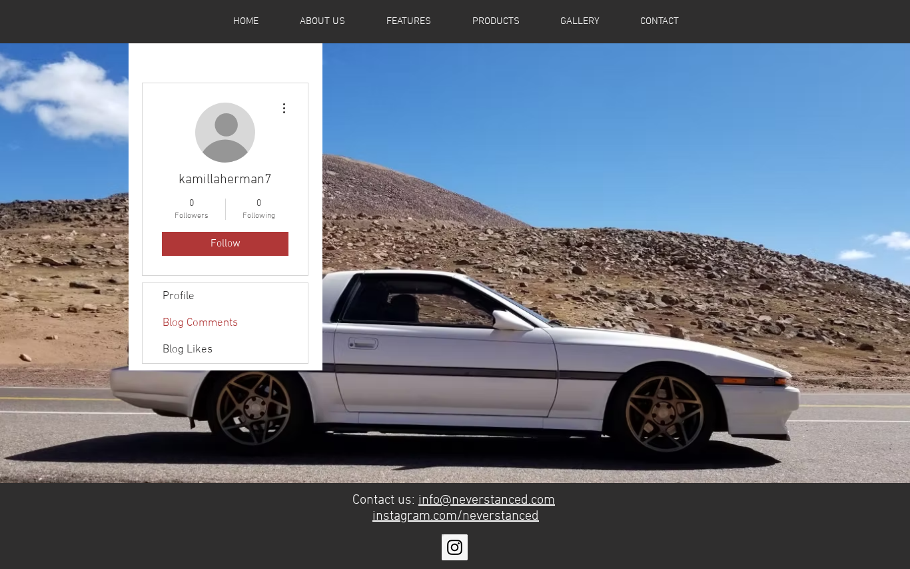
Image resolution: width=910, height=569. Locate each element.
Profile (179, 296)
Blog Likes (188, 349)
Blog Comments (200, 323)
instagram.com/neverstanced (455, 516)
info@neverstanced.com (486, 500)
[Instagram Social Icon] (455, 547)
